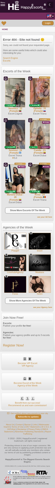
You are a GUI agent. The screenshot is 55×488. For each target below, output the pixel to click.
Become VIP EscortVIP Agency (27, 364)
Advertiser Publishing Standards (29, 431)
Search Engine (10, 58)
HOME (5, 29)
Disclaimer (22, 429)
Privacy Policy (34, 429)
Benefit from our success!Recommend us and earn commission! (27, 404)
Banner (27, 424)
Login (48, 23)
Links (35, 424)
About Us (10, 424)
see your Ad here (44, 217)
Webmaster (44, 424)
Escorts (6, 61)
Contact (19, 424)
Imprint (7, 427)
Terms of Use (17, 427)
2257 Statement (32, 427)
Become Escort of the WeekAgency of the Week (27, 384)
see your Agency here (42, 307)
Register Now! (13, 345)
